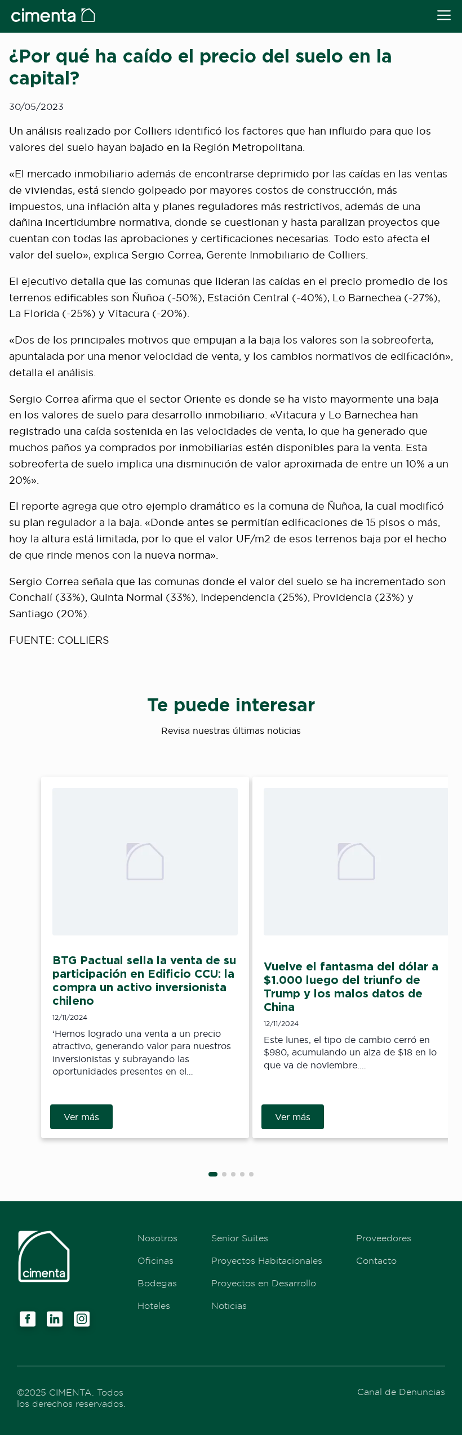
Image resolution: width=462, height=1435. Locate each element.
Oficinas (155, 1260)
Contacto (376, 1260)
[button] (212, 1174)
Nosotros (157, 1238)
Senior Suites (239, 1238)
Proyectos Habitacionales (266, 1260)
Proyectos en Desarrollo (263, 1283)
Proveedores (383, 1238)
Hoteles (153, 1305)
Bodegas (157, 1283)
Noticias (229, 1305)
